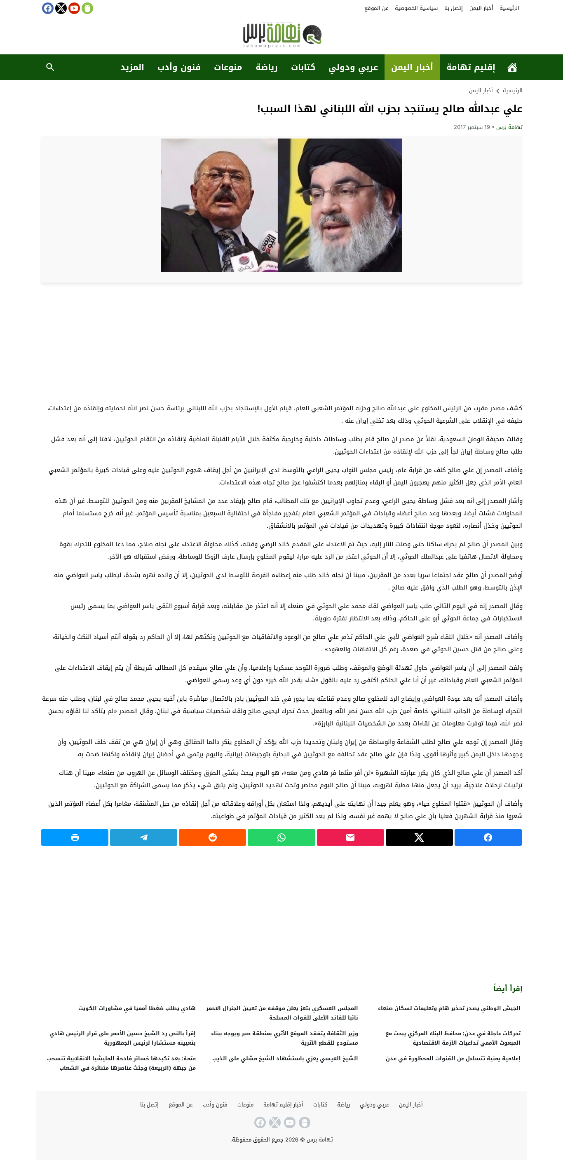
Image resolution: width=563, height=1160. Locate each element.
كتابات (303, 67)
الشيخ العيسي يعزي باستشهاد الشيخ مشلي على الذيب (285, 1058)
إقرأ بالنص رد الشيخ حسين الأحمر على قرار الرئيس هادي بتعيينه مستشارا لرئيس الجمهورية (122, 1038)
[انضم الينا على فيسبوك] (47, 8)
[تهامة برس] (281, 36)
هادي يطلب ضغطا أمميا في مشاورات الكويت (137, 1008)
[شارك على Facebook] (488, 837)
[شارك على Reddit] (212, 837)
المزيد (132, 67)
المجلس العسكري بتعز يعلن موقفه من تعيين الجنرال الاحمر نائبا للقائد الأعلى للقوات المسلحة (282, 1013)
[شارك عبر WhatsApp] (281, 837)
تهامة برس (509, 127)
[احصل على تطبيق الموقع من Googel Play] (86, 8)
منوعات (228, 67)
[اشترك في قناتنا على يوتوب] (73, 8)
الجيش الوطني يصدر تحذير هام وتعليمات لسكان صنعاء (449, 1008)
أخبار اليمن (481, 8)
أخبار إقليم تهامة (283, 1104)
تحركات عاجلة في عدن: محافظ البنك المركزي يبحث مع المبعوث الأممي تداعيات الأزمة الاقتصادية (453, 1038)
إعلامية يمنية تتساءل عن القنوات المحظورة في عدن (453, 1058)
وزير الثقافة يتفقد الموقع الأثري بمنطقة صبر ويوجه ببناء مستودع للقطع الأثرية (284, 1038)
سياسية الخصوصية (416, 8)
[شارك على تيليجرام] (143, 837)
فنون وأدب (179, 67)
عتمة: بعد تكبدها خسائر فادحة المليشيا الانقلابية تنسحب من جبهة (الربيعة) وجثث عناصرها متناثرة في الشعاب (121, 1063)
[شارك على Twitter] (419, 837)
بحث (50, 67)
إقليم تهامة (470, 67)
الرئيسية (509, 8)
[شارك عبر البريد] (350, 837)
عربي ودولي (353, 67)
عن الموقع (376, 8)
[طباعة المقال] (74, 837)
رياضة (267, 67)
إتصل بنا (453, 8)
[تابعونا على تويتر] (60, 8)
